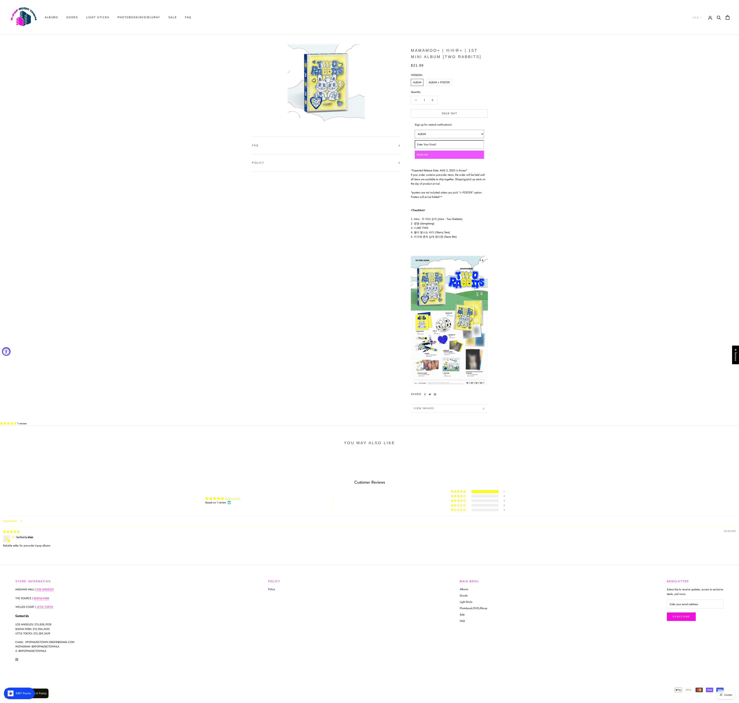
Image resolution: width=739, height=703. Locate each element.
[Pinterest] (435, 394)
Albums (51, 17)
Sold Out (449, 113)
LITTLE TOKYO (45, 607)
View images (424, 408)
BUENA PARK (41, 598)
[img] (11, 532)
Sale (172, 17)
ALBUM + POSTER (439, 82)
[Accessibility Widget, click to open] (6, 351)
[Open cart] (727, 17)
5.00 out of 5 (232, 499)
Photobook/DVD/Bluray (139, 17)
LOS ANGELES (45, 589)
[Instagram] (16, 659)
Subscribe (681, 616)
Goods (72, 17)
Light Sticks (98, 17)
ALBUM (417, 82)
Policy (258, 162)
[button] (8, 423)
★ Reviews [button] (736, 355)
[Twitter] (430, 394)
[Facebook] (425, 394)
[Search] (719, 17)
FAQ (188, 17)
